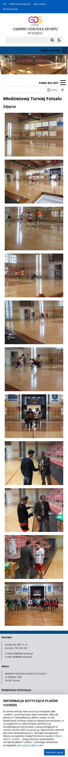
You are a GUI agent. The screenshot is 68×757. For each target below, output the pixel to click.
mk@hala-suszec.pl (22, 656)
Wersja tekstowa (10, 9)
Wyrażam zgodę (54, 752)
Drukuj (54, 90)
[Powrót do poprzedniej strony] (62, 90)
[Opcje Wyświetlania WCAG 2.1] (59, 40)
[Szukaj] (52, 40)
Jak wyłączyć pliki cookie (30, 745)
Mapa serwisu (40, 4)
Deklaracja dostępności (20, 4)
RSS (4, 4)
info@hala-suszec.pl (22, 653)
